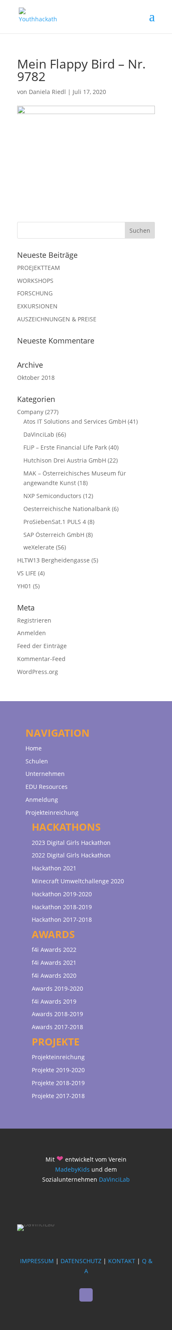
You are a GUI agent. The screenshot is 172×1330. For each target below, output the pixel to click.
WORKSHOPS (35, 281)
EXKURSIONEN (37, 306)
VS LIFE (26, 573)
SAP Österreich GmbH (53, 535)
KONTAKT (121, 1261)
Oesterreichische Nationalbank (66, 509)
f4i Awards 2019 (54, 1001)
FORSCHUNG (35, 293)
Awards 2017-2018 (57, 1027)
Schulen (36, 761)
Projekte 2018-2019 (58, 1083)
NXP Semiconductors (52, 496)
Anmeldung (41, 800)
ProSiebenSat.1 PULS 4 (54, 522)
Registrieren (34, 620)
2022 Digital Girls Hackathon (71, 855)
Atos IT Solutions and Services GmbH (74, 421)
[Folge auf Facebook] (86, 1295)
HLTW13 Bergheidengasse (53, 560)
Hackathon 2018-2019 (62, 907)
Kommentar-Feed (41, 659)
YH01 (24, 586)
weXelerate (38, 547)
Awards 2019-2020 (57, 988)
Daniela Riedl (47, 92)
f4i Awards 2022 (54, 950)
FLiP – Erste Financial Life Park (65, 447)
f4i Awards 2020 (54, 975)
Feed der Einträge (42, 646)
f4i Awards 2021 (54, 962)
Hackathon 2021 (54, 868)
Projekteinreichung (51, 812)
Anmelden (31, 633)
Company (30, 412)
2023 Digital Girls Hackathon (71, 843)
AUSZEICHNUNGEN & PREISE (56, 319)
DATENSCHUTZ (81, 1261)
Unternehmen (45, 774)
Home (33, 748)
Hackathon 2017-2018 (62, 919)
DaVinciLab (38, 434)
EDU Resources (46, 787)
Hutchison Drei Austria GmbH (64, 460)
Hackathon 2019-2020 (62, 894)
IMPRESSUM (37, 1261)
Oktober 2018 (36, 377)
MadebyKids (72, 1169)
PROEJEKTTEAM (38, 268)
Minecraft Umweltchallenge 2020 (78, 881)
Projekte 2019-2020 (58, 1070)
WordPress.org (37, 672)
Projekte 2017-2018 (58, 1096)
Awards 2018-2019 (57, 1014)
